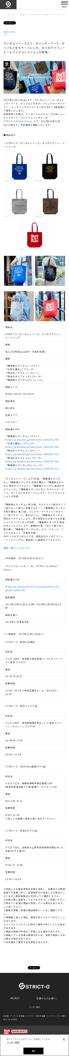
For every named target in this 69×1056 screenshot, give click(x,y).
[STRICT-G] (8, 4)
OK (33, 1050)
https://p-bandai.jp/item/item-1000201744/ (32, 439)
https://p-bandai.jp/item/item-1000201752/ (32, 454)
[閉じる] (63, 1039)
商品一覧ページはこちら (17, 548)
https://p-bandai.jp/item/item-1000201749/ (32, 446)
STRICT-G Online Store (17, 121)
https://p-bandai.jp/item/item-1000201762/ (32, 468)
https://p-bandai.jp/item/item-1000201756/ (32, 461)
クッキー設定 (34, 1007)
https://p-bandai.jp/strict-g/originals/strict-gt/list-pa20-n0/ (32, 588)
